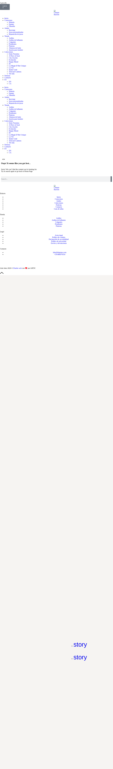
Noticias (7, 76)
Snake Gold (13, 70)
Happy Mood (13, 62)
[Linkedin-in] (14, 262)
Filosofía (12, 26)
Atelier (6, 28)
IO (10, 64)
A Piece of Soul (14, 56)
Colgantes (12, 42)
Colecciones (8, 52)
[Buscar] (111, 179)
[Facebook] (8, 262)
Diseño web (17, 268)
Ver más (11, 74)
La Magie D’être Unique (17, 66)
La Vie (11, 68)
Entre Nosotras (14, 54)
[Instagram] (3, 262)
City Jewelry (13, 58)
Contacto (7, 78)
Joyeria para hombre (16, 50)
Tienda (6, 36)
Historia (11, 22)
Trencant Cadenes (15, 72)
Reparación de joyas (16, 34)
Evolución (12, 60)
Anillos (11, 38)
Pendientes (12, 44)
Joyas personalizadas (16, 32)
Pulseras (12, 46)
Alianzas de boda (15, 48)
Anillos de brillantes (16, 40)
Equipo (11, 24)
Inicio (6, 18)
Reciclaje (12, 30)
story (80, 644)
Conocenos (8, 20)
